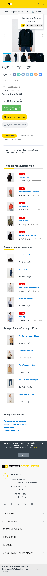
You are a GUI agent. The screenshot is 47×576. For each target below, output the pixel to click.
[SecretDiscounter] (10, 4)
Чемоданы (9, 427)
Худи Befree (24, 177)
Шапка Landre (24, 255)
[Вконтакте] (5, 504)
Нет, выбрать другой (34, 25)
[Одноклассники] (18, 504)
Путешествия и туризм (15, 421)
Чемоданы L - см (11, 430)
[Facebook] (12, 504)
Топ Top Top (23, 317)
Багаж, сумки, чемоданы (15, 424)
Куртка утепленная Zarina (29, 287)
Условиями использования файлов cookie (27, 449)
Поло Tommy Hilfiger (27, 365)
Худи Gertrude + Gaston (28, 235)
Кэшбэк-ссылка (26, 135)
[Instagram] (25, 504)
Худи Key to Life (25, 206)
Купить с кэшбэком (15, 117)
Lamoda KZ (14, 90)
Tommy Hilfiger (14, 86)
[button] (43, 35)
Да (23, 25)
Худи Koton (23, 221)
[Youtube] (32, 504)
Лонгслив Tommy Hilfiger (29, 394)
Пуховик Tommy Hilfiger (28, 350)
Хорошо (23, 455)
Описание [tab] (9, 135)
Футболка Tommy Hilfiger (29, 336)
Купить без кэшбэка (16, 124)
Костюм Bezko (24, 269)
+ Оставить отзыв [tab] (13, 139)
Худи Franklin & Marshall (29, 192)
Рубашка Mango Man (27, 298)
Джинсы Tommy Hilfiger (28, 380)
